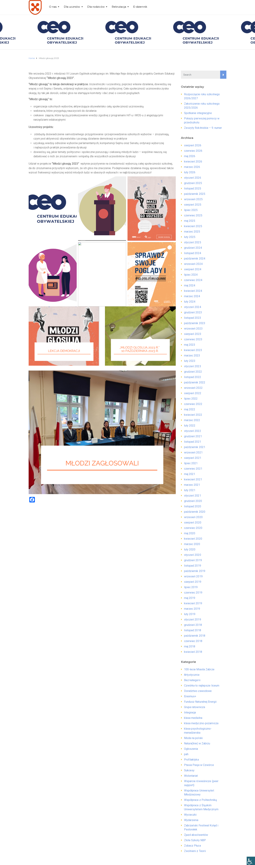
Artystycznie (191, 674)
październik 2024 (194, 258)
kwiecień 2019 (193, 603)
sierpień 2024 (192, 269)
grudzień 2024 (193, 247)
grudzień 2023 (193, 312)
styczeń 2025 (192, 242)
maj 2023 (189, 344)
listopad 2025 (192, 188)
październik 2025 (194, 194)
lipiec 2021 (191, 463)
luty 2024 (190, 301)
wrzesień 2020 (193, 517)
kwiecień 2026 (193, 161)
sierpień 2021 (192, 458)
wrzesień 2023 (193, 328)
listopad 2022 (192, 377)
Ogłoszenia (191, 748)
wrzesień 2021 (193, 452)
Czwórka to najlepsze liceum (201, 685)
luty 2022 (190, 425)
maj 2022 (189, 409)
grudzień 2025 (193, 183)
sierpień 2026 (192, 145)
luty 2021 (190, 490)
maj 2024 (189, 285)
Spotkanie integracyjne (198, 113)
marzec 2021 (192, 484)
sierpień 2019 (192, 581)
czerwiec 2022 (193, 404)
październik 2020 (194, 511)
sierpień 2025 (192, 204)
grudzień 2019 (193, 560)
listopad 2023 (192, 317)
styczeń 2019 (192, 619)
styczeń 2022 (192, 431)
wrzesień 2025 (193, 199)
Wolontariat (191, 775)
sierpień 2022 (192, 393)
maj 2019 (189, 598)
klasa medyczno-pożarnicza (201, 723)
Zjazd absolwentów (196, 834)
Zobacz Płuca (192, 845)
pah (186, 754)
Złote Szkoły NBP (195, 840)
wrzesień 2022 (193, 387)
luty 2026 (190, 172)
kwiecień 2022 (193, 414)
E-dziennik (140, 6)
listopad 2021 (192, 441)
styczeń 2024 (192, 307)
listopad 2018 (192, 630)
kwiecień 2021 (193, 479)
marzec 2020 (192, 544)
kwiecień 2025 (193, 226)
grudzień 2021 (193, 436)
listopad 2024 (192, 253)
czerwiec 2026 (193, 150)
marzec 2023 (192, 355)
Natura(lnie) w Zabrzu (197, 743)
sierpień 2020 (192, 522)
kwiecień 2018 (193, 651)
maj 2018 (189, 646)
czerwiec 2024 (193, 280)
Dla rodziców (96, 6)
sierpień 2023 (192, 334)
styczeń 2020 (192, 555)
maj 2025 (189, 220)
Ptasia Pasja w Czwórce (199, 765)
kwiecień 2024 (193, 291)
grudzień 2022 (193, 371)
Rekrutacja (119, 6)
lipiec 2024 (191, 274)
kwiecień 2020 (193, 538)
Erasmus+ (190, 696)
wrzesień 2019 (193, 576)
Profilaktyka (191, 759)
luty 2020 (190, 549)
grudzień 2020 (193, 501)
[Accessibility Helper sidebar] (251, 861)
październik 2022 (194, 382)
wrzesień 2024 (193, 264)
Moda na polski (193, 738)
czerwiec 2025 (193, 215)
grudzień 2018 (193, 625)
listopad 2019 (192, 565)
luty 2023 (190, 361)
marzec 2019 (192, 608)
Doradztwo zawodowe (198, 691)
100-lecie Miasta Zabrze (199, 669)
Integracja (190, 712)
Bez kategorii (192, 680)
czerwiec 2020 (193, 528)
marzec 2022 (192, 420)
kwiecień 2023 (193, 350)
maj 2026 (189, 156)
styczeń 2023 (192, 366)
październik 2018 (194, 635)
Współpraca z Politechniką (200, 800)
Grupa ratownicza (194, 707)
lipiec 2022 (191, 398)
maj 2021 (189, 474)
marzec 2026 (192, 167)
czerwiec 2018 (193, 641)
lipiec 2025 (191, 210)
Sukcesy (189, 770)
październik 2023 (194, 323)
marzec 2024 (192, 296)
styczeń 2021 (192, 495)
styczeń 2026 (192, 177)
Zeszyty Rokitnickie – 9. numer (203, 127)
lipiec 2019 (191, 587)
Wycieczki (190, 814)
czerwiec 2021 (193, 468)
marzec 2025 (192, 231)
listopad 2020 (192, 506)
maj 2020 (189, 533)
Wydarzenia (191, 820)
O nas (53, 6)
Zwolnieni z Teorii (195, 851)
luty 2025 (190, 237)
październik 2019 (194, 571)
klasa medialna (193, 718)
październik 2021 (194, 447)
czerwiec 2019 (193, 592)
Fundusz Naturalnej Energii (200, 701)
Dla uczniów (72, 6)
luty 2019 (190, 614)
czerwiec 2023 (193, 339)
